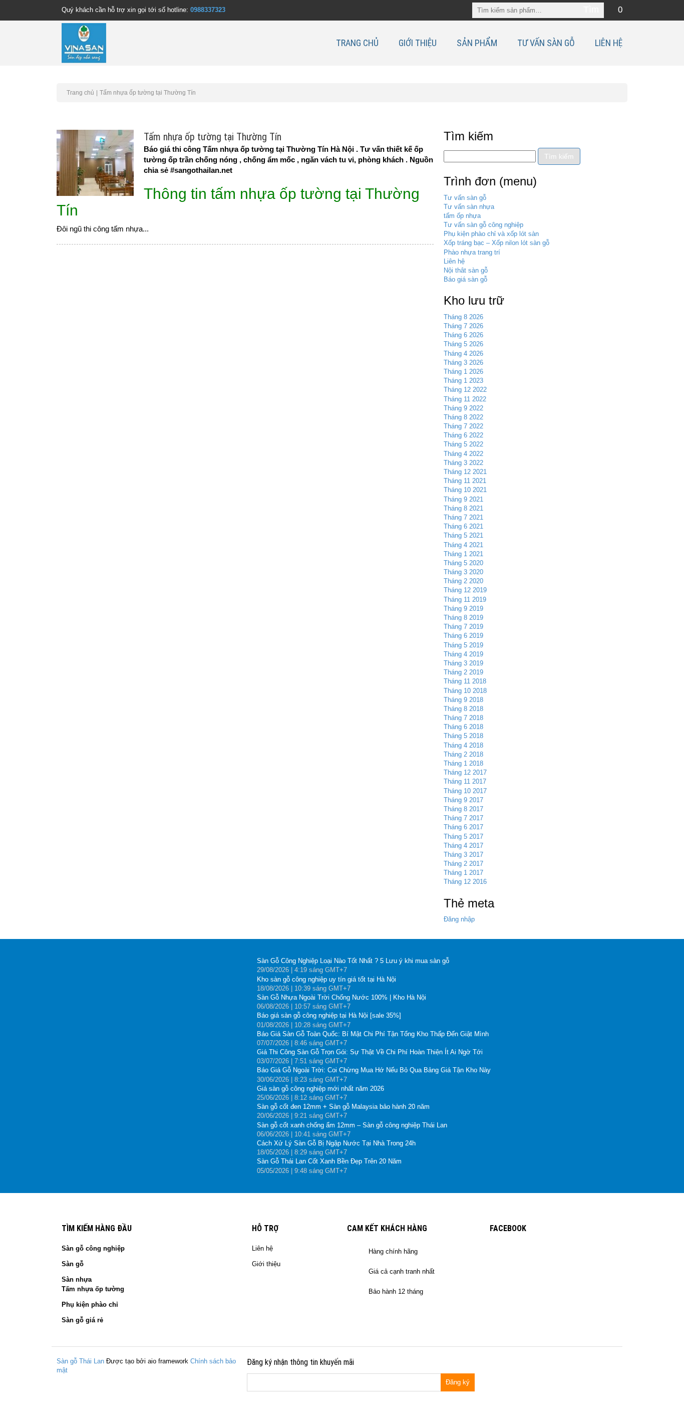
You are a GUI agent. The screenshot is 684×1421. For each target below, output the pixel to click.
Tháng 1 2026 (463, 371)
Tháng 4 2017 (463, 845)
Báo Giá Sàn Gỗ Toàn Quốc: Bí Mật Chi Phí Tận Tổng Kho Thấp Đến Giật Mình (373, 1034)
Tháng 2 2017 (463, 863)
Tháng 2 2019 (463, 672)
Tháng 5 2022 (463, 444)
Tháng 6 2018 (463, 727)
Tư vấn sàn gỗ (546, 43)
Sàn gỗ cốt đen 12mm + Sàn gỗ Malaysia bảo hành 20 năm (343, 1106)
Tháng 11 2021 (465, 481)
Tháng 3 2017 (463, 854)
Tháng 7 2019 (463, 626)
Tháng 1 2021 (463, 554)
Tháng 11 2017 (465, 781)
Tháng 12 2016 (465, 881)
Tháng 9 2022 (463, 408)
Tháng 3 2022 (463, 462)
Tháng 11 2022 (465, 399)
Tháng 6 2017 (463, 827)
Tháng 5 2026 (463, 344)
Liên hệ (608, 43)
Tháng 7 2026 (463, 326)
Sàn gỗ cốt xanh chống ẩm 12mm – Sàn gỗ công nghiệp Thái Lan (352, 1125)
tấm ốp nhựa (462, 215)
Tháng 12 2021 (465, 472)
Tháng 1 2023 (463, 380)
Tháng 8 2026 (463, 317)
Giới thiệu (418, 43)
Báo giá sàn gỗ (465, 279)
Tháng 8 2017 (463, 809)
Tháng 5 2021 (463, 535)
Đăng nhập (459, 919)
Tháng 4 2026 (463, 353)
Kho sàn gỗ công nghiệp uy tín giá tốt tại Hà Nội (326, 979)
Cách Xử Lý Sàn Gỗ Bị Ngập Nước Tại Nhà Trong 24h (336, 1143)
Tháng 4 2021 (463, 545)
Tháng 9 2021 (463, 499)
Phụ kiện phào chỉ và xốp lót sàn (491, 234)
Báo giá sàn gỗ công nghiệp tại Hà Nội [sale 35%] (329, 1015)
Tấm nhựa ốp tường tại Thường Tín (212, 137)
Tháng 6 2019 (463, 635)
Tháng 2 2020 (463, 581)
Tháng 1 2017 (463, 872)
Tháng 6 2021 (463, 526)
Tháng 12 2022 (465, 389)
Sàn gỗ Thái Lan (80, 1361)
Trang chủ (357, 43)
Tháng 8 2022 (463, 417)
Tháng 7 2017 (463, 818)
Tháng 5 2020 (463, 563)
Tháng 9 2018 (463, 699)
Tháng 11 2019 (465, 599)
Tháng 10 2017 (465, 791)
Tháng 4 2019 (463, 654)
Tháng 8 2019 (463, 617)
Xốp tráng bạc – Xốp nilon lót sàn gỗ (496, 243)
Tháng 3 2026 (463, 362)
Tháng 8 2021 (463, 508)
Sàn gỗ (73, 1264)
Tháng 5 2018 (463, 736)
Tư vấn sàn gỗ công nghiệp (483, 224)
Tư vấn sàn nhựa (469, 206)
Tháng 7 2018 (463, 718)
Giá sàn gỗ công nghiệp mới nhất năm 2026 (320, 1088)
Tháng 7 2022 (463, 426)
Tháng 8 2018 (463, 709)
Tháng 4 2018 (463, 745)
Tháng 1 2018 (463, 763)
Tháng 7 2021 (463, 517)
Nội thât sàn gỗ (466, 270)
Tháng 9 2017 (463, 800)
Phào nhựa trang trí (472, 252)
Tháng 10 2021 (465, 490)
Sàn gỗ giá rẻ (82, 1320)
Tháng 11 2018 (465, 681)
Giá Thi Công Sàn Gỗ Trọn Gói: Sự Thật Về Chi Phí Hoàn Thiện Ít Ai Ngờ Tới (370, 1052)
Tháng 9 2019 (463, 608)
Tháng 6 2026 (463, 335)
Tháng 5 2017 (463, 836)
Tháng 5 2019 (463, 645)
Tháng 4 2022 (463, 453)
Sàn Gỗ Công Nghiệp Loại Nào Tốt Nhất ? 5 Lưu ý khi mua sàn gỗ (353, 961)
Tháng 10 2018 (465, 690)
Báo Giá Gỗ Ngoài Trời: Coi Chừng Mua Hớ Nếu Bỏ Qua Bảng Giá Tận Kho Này (374, 1070)
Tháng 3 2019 (463, 663)
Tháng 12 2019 (465, 590)
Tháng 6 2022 (463, 435)
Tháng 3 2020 (463, 572)
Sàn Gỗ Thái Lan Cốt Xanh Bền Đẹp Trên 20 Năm (329, 1161)
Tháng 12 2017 (465, 772)
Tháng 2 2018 (463, 754)
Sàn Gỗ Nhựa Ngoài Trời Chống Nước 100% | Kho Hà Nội (341, 997)
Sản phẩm (477, 43)
